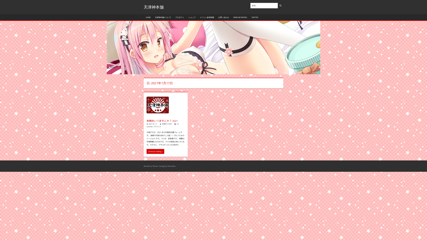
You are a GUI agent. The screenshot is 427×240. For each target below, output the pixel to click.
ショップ (191, 17)
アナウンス (157, 127)
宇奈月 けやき (167, 124)
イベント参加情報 (207, 17)
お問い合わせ (223, 17)
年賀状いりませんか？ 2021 (162, 121)
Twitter (254, 17)
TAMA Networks (240, 17)
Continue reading (154, 151)
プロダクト (179, 17)
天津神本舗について (163, 17)
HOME (148, 17)
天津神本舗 (154, 7)
